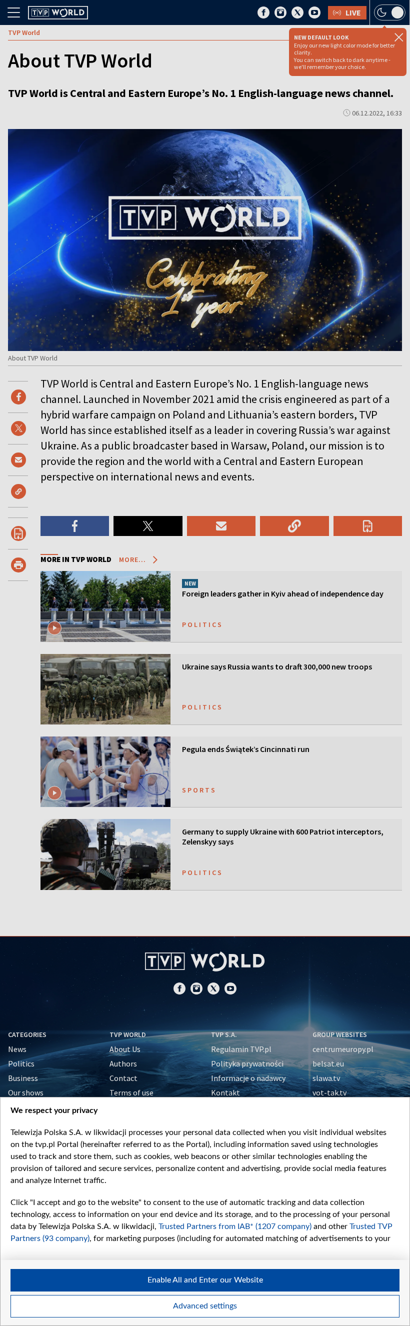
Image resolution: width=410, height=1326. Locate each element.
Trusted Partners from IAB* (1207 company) (235, 1226)
